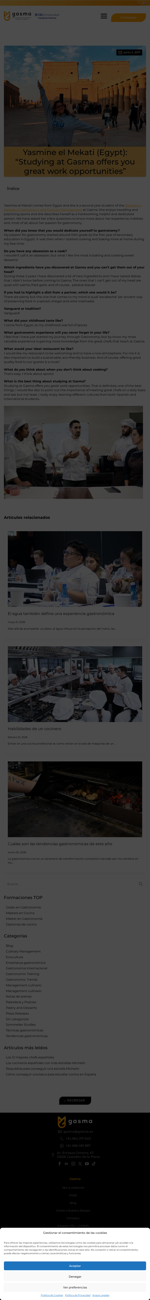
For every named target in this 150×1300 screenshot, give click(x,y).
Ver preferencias (75, 1287)
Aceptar (75, 1266)
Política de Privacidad (77, 1295)
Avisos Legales (100, 1295)
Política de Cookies (52, 1295)
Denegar (75, 1276)
